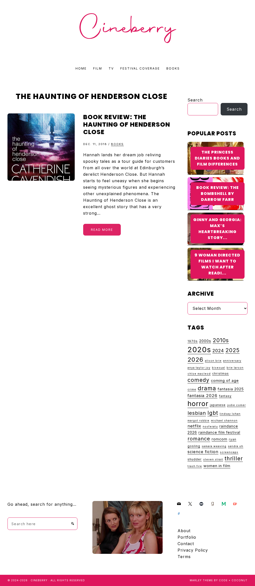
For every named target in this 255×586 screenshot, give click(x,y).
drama (207, 388)
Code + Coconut (233, 580)
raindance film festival (219, 432)
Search (195, 99)
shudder (195, 459)
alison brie (213, 360)
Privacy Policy (193, 550)
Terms (184, 556)
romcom (219, 439)
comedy (198, 380)
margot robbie (198, 420)
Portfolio (187, 537)
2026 (195, 359)
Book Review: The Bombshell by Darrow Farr (217, 193)
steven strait (213, 459)
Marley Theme (201, 580)
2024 (218, 350)
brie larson (235, 367)
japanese (218, 405)
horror (198, 404)
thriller (234, 458)
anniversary (232, 360)
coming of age (225, 380)
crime (192, 389)
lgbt (212, 413)
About (184, 530)
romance (199, 439)
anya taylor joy (199, 367)
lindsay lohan (230, 414)
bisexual (218, 367)
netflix (194, 425)
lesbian (197, 413)
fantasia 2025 (231, 389)
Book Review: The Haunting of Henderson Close (126, 124)
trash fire (195, 466)
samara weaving (214, 446)
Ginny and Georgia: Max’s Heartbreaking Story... (217, 229)
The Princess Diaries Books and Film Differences (217, 158)
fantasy (225, 396)
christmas (220, 373)
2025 (232, 350)
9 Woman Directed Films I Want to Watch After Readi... (217, 264)
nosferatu (210, 426)
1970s (193, 341)
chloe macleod (199, 373)
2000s (205, 341)
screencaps (229, 452)
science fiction (203, 451)
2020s (199, 349)
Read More (102, 230)
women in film (216, 466)
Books (117, 144)
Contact (186, 543)
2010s (221, 340)
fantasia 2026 (202, 395)
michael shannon (224, 420)
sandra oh (235, 446)
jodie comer (236, 405)
